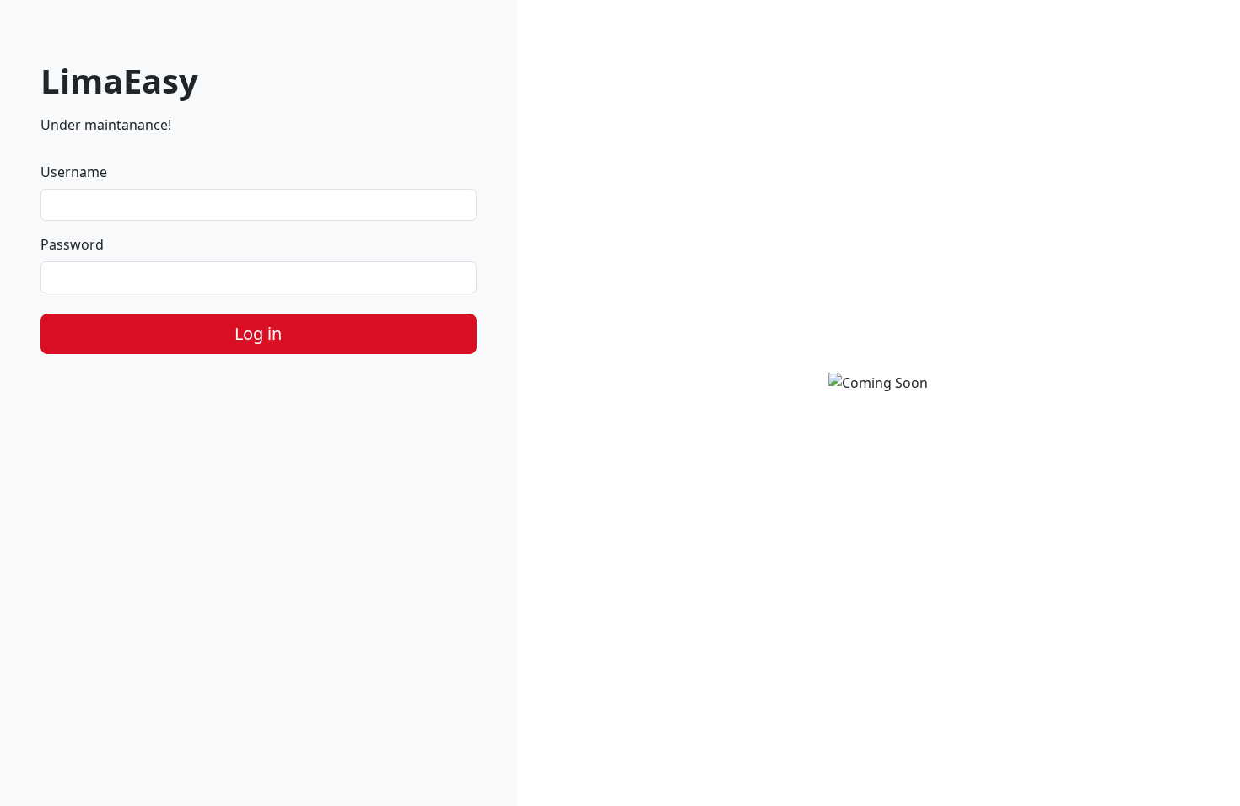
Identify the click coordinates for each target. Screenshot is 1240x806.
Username (73, 172)
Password (72, 244)
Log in (258, 333)
